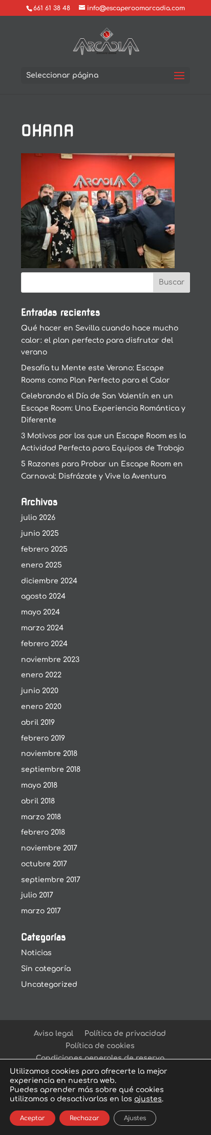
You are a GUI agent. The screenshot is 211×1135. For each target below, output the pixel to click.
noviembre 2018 (49, 754)
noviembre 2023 (50, 660)
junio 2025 (40, 533)
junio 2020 (39, 691)
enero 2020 (41, 707)
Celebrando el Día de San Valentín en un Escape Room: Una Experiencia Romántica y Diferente (103, 408)
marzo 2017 (41, 911)
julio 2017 (37, 895)
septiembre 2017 (50, 880)
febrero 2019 (43, 738)
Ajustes (135, 1118)
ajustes (148, 1099)
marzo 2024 (42, 628)
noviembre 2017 (49, 848)
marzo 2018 (41, 817)
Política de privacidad (125, 1033)
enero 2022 (41, 675)
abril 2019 (38, 722)
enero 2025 (41, 565)
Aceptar (32, 1118)
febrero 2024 (44, 644)
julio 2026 (38, 518)
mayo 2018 (39, 785)
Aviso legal (53, 1033)
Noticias (36, 953)
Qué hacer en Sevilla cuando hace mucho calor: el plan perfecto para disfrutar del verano (99, 340)
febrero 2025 (44, 549)
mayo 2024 (40, 612)
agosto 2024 (43, 596)
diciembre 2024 (49, 581)
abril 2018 (38, 801)
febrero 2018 (43, 832)
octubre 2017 (44, 864)
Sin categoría (46, 969)
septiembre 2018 (50, 769)
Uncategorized (49, 984)
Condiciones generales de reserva (100, 1058)
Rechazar (84, 1118)
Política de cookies (100, 1046)
